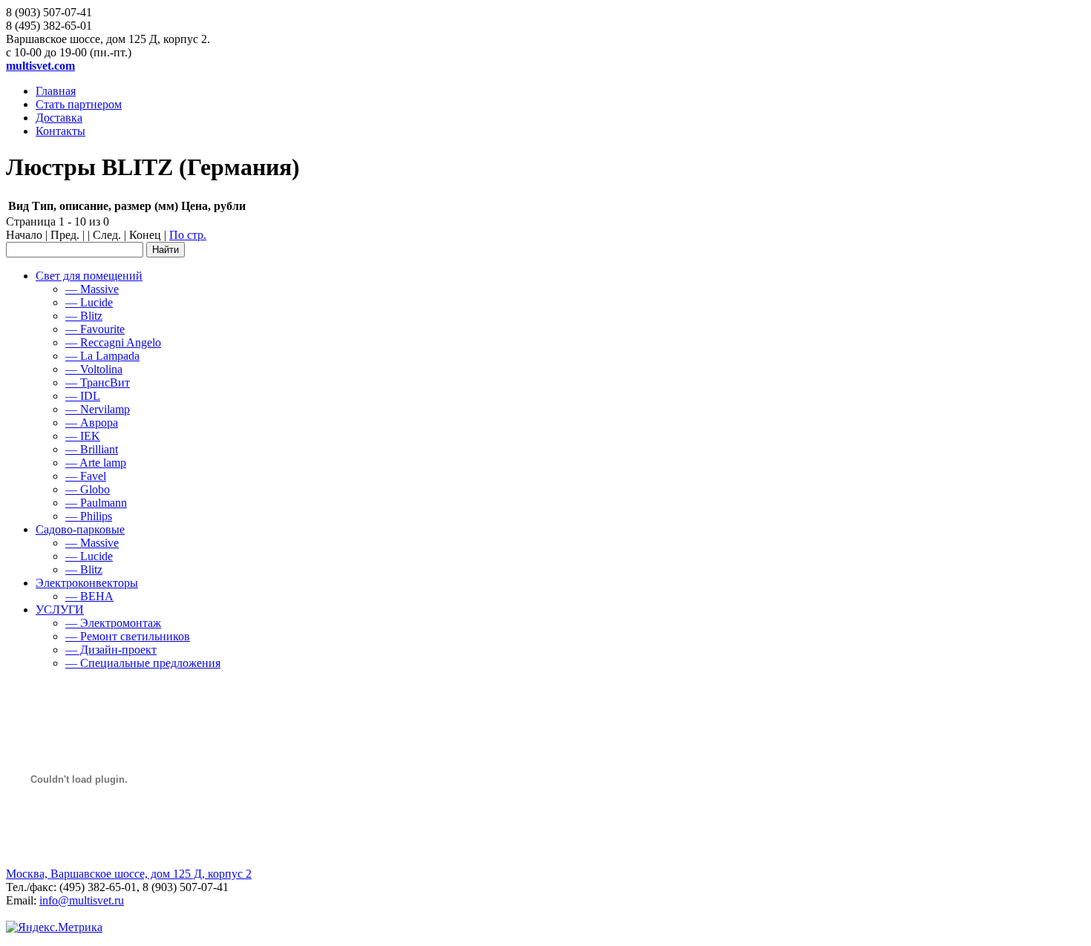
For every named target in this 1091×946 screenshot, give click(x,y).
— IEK (82, 436)
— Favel (85, 476)
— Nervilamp (97, 409)
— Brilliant (91, 449)
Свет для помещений (89, 275)
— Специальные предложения (142, 663)
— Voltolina (93, 369)
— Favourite (95, 329)
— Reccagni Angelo (113, 342)
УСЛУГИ (60, 609)
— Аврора (91, 422)
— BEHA (89, 596)
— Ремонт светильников (127, 636)
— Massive (92, 289)
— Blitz (83, 315)
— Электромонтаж (113, 623)
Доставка (59, 117)
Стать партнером (79, 104)
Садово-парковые (80, 529)
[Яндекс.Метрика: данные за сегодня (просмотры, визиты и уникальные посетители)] (54, 927)
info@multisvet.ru (81, 900)
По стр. (187, 235)
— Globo (87, 489)
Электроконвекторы (87, 583)
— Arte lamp (95, 462)
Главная (56, 91)
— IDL (82, 396)
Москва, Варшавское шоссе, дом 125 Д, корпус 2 (129, 873)
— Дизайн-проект (111, 649)
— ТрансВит (97, 382)
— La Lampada (102, 355)
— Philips (88, 516)
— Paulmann (96, 502)
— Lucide (89, 302)
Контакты (60, 131)
